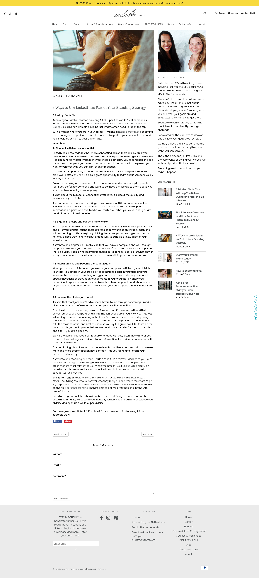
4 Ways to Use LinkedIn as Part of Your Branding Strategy (99, 107)
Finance (77, 24)
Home (55, 24)
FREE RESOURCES (154, 24)
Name (57, 454)
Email (57, 465)
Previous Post (60, 434)
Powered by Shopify (78, 569)
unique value (130, 366)
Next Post (147, 434)
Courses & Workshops (188, 535)
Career (66, 24)
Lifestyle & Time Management (99, 24)
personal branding (77, 388)
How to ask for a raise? (189, 270)
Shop (189, 545)
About (188, 554)
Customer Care (189, 549)
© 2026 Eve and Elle (61, 569)
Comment (59, 476)
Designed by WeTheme (96, 569)
